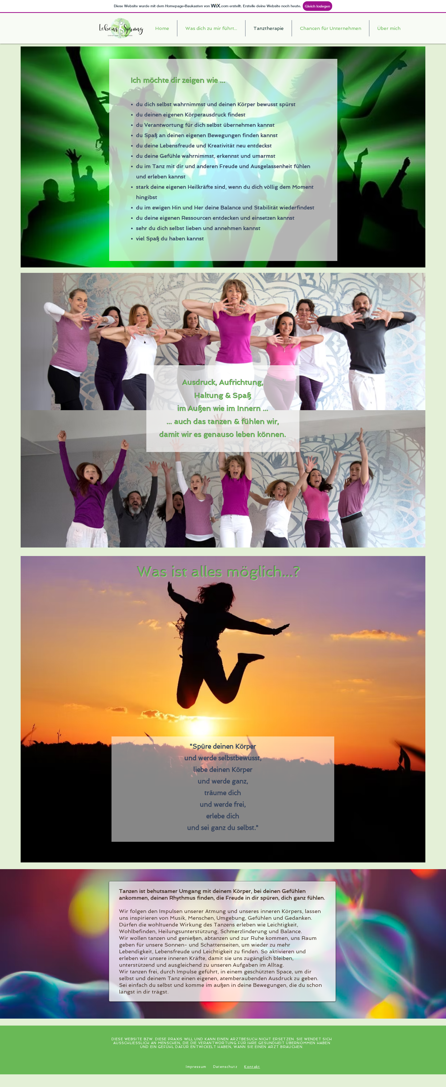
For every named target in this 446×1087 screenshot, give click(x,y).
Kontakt (252, 1067)
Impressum (196, 1067)
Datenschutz (225, 1067)
